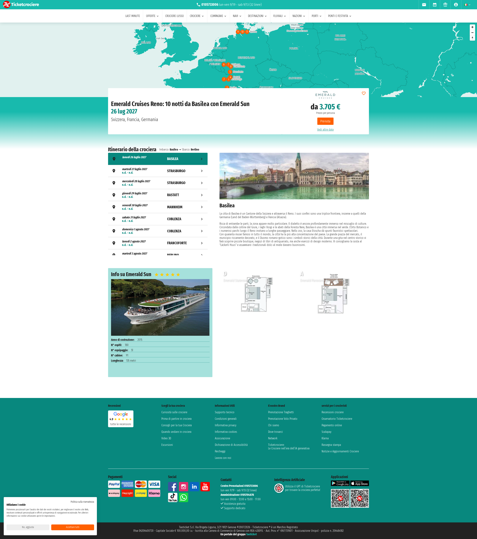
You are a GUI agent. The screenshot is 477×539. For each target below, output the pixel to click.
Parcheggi (220, 451)
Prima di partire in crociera (176, 419)
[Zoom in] (472, 27)
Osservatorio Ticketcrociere (337, 419)
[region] (238, 60)
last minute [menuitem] (132, 16)
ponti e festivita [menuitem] (338, 16)
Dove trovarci (275, 432)
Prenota (325, 121)
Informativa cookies (226, 432)
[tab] (158, 159)
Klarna (325, 438)
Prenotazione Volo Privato (282, 419)
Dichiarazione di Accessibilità (231, 445)
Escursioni (167, 445)
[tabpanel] (294, 204)
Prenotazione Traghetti (281, 412)
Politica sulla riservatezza (82, 501)
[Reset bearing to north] (472, 38)
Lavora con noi (223, 458)
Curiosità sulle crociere (174, 412)
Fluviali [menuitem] (278, 16)
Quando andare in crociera (176, 432)
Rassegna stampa (331, 445)
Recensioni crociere (333, 412)
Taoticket (251, 534)
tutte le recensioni (120, 424)
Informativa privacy (225, 425)
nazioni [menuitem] (297, 16)
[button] (287, 294)
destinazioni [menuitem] (255, 16)
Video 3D (166, 438)
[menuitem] (424, 4)
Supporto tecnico (224, 412)
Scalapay (326, 432)
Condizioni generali (226, 419)
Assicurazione (222, 438)
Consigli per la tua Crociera (176, 425)
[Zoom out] (472, 32)
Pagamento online (332, 425)
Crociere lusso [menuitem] (174, 16)
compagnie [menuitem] (216, 16)
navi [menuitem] (235, 16)
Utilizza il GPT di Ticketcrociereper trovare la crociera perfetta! (302, 488)
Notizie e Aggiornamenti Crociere (340, 451)
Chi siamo (273, 425)
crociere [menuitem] (195, 16)
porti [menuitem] (315, 16)
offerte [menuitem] (150, 16)
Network (272, 438)
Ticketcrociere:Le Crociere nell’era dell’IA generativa (288, 446)
